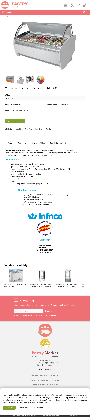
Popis (10, 143)
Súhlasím (9, 407)
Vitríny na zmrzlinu (32, 17)
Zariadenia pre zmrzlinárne (14, 17)
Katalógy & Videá (38, 143)
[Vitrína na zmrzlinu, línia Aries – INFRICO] (45, 46)
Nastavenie (23, 407)
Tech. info (22, 143)
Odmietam (38, 407)
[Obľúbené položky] (78, 5)
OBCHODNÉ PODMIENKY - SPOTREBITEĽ (45, 376)
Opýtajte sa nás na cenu (15, 121)
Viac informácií (41, 402)
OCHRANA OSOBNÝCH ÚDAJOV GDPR (45, 384)
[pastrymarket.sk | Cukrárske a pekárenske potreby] (14, 4)
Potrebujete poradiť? (58, 143)
